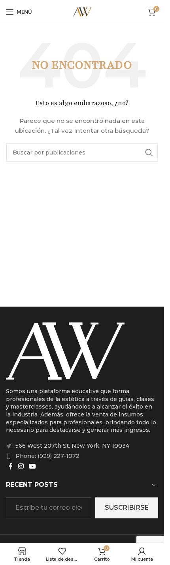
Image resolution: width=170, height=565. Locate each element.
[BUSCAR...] (149, 152)
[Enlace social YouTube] (32, 466)
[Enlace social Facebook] (10, 466)
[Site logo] (82, 11)
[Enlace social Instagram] (20, 466)
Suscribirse (127, 507)
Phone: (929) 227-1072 (47, 456)
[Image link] (65, 350)
